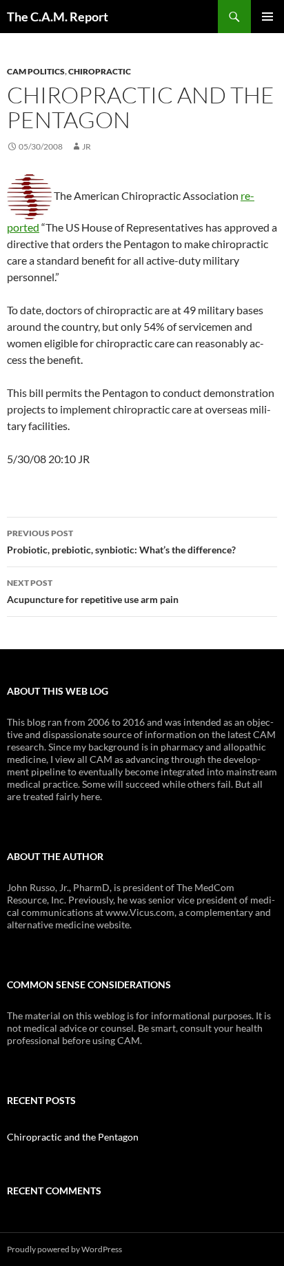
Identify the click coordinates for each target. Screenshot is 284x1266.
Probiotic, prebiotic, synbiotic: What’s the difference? (121, 541)
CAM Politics (36, 71)
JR (86, 146)
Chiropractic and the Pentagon (73, 1137)
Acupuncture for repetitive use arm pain (93, 591)
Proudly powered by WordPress (64, 1249)
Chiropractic (99, 71)
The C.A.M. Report (57, 16)
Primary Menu (267, 16)
